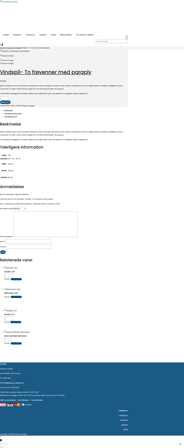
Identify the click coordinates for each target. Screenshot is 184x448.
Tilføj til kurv (5, 102)
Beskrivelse (8, 110)
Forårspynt (123, 415)
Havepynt (10, 48)
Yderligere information (13, 113)
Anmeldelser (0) (10, 116)
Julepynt (124, 425)
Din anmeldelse (6, 236)
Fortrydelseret (23, 400)
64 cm (10, 177)
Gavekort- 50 (9, 314)
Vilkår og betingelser (8, 400)
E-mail (3, 247)
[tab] (66, 110)
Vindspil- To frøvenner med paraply (45, 72)
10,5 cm (11, 170)
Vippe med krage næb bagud (15, 336)
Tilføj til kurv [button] (17, 279)
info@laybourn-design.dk (13, 383)
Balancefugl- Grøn (11, 293)
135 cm (10, 164)
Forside (3, 48)
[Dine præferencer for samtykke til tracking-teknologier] (180, 444)
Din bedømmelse (7, 208)
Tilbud (125, 429)
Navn (2, 241)
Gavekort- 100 (9, 272)
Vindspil (18, 48)
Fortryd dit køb (36, 400)
